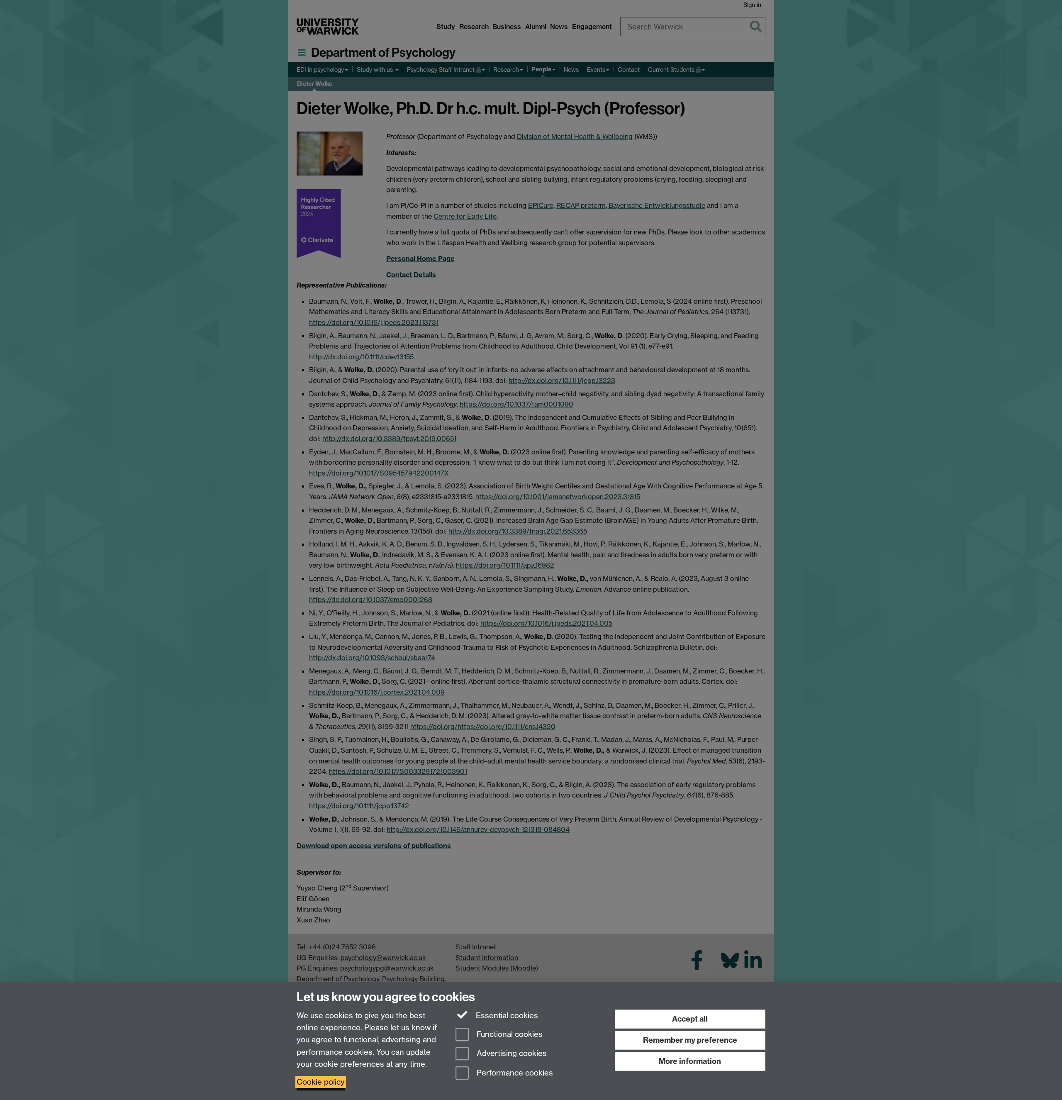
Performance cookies (514, 1073)
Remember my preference (690, 1040)
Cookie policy (321, 1082)
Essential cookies (506, 1015)
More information (690, 1061)
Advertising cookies (511, 1054)
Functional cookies (509, 1034)
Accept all (690, 1019)
